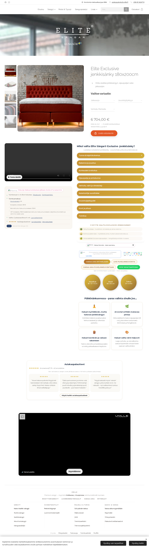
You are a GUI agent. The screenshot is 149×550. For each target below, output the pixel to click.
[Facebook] (5, 2)
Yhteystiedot (110, 517)
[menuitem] (41, 9)
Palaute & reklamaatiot (114, 521)
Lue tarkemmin (36, 218)
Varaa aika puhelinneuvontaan (98, 267)
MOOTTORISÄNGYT (50, 499)
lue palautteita (36, 222)
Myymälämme (75, 471)
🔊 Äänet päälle (28, 472)
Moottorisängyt (20, 521)
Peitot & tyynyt (50, 508)
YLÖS (96, 533)
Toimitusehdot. (47, 195)
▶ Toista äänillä (14, 177)
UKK (76, 517)
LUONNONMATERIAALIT (71, 499)
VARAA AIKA (89, 499)
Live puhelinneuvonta (124, 262)
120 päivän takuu (81, 508)
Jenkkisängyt (19, 517)
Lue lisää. (89, 256)
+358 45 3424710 (138, 2)
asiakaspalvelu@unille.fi (120, 2)
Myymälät (108, 513)
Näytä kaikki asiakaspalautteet (74, 395)
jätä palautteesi (47, 222)
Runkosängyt (19, 513)
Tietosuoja (74, 533)
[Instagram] (9, 2)
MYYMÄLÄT (102, 499)
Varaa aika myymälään (97, 262)
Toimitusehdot (80, 521)
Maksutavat (79, 513)
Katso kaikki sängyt (21, 508)
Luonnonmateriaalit (52, 513)
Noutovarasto (14, 201)
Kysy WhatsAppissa (128, 267)
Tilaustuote (37, 195)
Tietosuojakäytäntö (82, 526)
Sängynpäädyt (19, 526)
